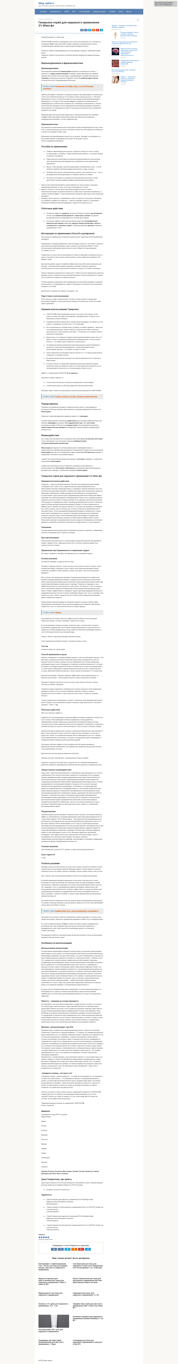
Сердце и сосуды (99, 11)
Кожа (121, 11)
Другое (129, 11)
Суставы (43, 11)
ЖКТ (74, 11)
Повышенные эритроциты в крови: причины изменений (130, 62)
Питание (112, 11)
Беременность (55, 11)
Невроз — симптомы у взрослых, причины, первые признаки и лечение (128, 79)
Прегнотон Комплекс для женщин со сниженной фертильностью (125, 42)
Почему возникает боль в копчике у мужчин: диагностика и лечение (129, 34)
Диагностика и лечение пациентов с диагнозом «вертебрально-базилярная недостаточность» (129, 52)
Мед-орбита (46, 3)
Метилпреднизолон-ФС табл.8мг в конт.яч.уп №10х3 (124, 70)
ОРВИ (66, 11)
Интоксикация (84, 11)
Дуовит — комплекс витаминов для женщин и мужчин (124, 26)
